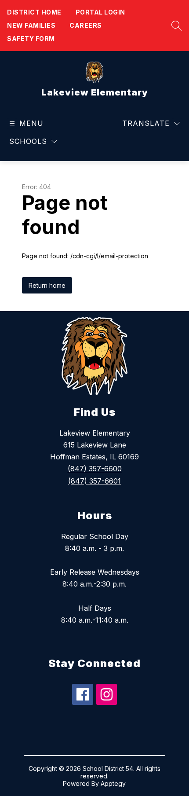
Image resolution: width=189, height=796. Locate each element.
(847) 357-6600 (95, 468)
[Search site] (174, 25)
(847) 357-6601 (94, 481)
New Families (31, 25)
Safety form (31, 38)
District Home (34, 12)
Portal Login (100, 12)
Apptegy (113, 783)
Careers (85, 25)
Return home (47, 285)
